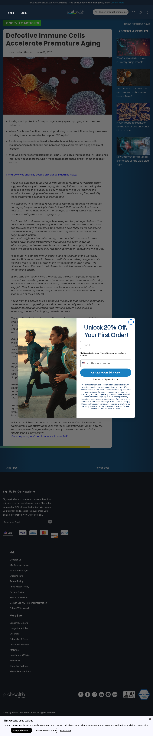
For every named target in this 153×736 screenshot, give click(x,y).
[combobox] (85, 363)
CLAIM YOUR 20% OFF (105, 372)
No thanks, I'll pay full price (105, 379)
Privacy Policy (142, 725)
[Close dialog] (131, 322)
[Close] (150, 718)
